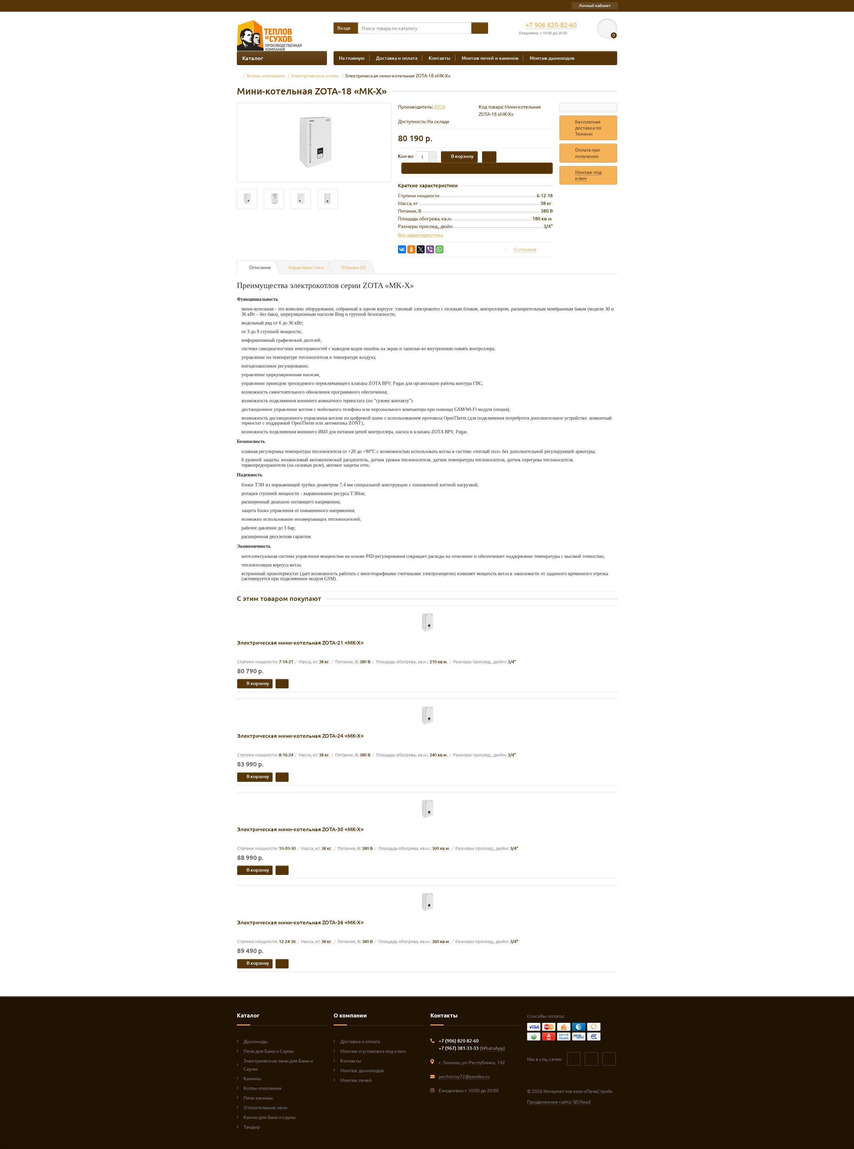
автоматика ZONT (343, 423)
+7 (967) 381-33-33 (472, 1048)
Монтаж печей (356, 1080)
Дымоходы (256, 1041)
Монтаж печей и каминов (490, 58)
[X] (421, 249)
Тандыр (252, 1127)
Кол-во (405, 156)
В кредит (419, 168)
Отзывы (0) (353, 267)
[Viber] (430, 249)
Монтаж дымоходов (552, 58)
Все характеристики (420, 235)
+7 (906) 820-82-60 (459, 1041)
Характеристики (306, 267)
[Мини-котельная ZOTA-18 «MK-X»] (314, 142)
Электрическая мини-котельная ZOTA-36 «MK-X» (300, 922)
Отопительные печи (265, 1107)
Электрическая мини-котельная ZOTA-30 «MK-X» (300, 829)
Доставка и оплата (396, 58)
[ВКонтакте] (402, 249)
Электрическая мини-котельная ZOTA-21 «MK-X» (300, 642)
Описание (260, 267)
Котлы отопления (263, 1088)
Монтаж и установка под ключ (373, 1051)
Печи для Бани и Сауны (269, 1051)
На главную (352, 58)
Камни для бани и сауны (270, 1117)
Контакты (439, 58)
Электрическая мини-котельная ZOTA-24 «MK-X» (300, 735)
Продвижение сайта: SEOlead (558, 1102)
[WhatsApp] (439, 249)
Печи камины (258, 1098)
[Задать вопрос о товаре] (588, 107)
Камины (252, 1078)
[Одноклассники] (411, 249)
